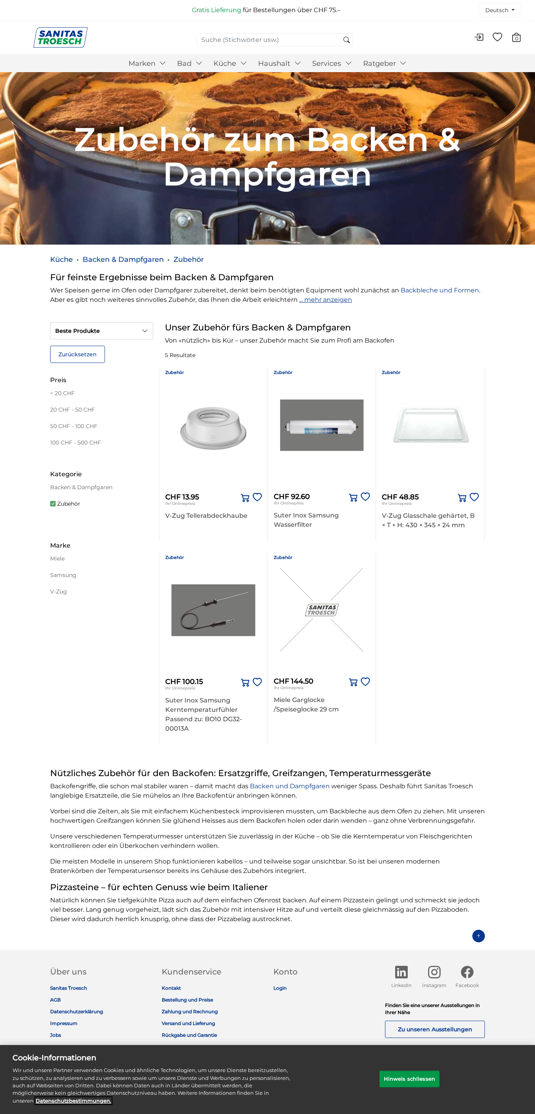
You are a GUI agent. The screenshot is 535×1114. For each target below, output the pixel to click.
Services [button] (327, 63)
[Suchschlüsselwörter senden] (346, 40)
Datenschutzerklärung (76, 1011)
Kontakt (171, 988)
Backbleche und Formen (440, 290)
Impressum (64, 1023)
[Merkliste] (497, 38)
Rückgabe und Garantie (189, 1035)
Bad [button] (185, 63)
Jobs (55, 1035)
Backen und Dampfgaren (290, 786)
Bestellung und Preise (187, 1000)
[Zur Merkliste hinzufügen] (256, 498)
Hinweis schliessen (409, 1079)
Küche (61, 259)
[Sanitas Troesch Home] (61, 37)
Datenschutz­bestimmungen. (73, 1101)
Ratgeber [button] (380, 63)
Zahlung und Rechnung (190, 1011)
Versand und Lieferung (188, 1023)
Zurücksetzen (77, 354)
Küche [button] (225, 63)
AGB (55, 1000)
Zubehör (189, 259)
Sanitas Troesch (68, 988)
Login (280, 988)
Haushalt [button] (275, 63)
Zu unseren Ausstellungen (435, 1029)
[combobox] (274, 39)
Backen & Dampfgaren (123, 259)
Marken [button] (142, 63)
